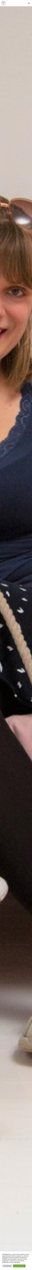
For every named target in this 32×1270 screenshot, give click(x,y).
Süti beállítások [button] (7, 1266)
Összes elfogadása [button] (19, 1266)
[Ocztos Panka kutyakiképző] (4, 3)
